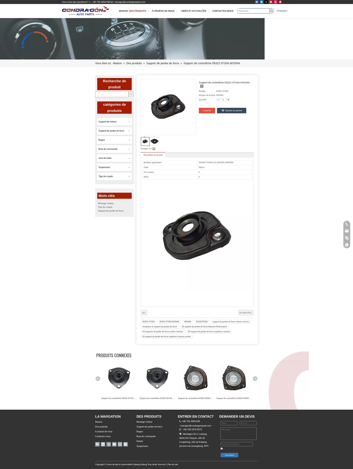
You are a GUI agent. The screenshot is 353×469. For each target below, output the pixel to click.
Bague (101, 140)
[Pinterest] (280, 2)
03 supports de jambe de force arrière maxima (162, 331)
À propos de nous (103, 431)
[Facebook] (257, 2)
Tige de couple (105, 176)
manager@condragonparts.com (129, 2)
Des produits (101, 427)
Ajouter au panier (233, 110)
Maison (98, 422)
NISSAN (187, 321)
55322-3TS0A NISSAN (169, 321)
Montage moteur (106, 203)
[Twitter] (266, 2)
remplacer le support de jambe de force (159, 326)
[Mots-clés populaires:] (271, 10)
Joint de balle (105, 158)
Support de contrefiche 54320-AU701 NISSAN (119, 398)
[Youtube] (271, 2)
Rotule (140, 441)
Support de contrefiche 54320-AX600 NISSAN (157, 398)
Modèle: (202, 91)
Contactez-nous (103, 436)
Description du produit (153, 155)
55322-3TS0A (148, 321)
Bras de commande (107, 149)
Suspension (104, 167)
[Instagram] (275, 2)
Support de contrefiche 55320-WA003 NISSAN (234, 398)
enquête (207, 110)
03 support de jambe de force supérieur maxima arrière (166, 336)
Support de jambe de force (111, 131)
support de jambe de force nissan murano (230, 321)
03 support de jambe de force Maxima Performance (204, 326)
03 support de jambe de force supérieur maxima (209, 331)
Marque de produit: (207, 95)
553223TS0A (202, 321)
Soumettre (229, 455)
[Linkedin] (261, 2)
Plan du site (172, 464)
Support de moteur (107, 121)
